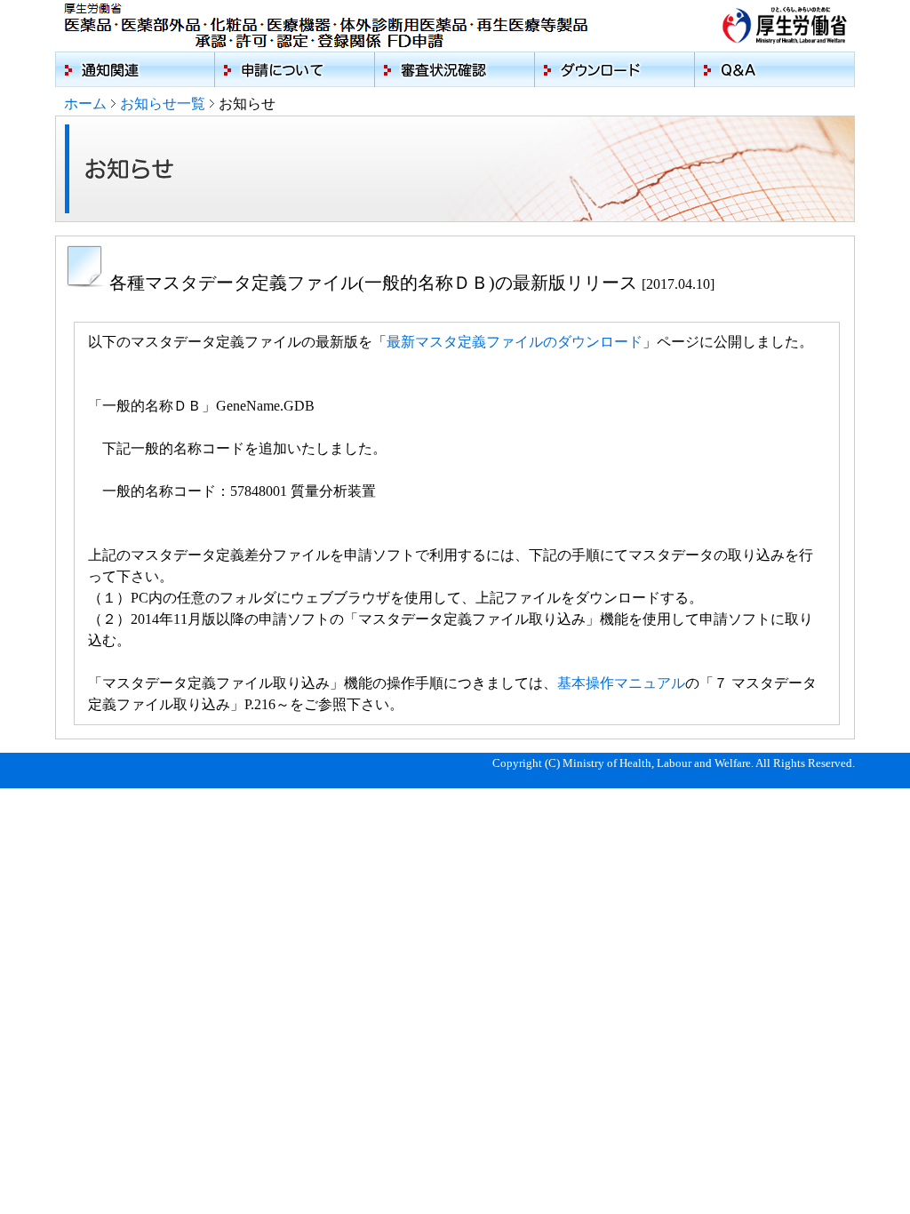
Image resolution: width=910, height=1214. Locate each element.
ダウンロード (615, 69)
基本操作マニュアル (621, 683)
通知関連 (135, 69)
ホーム (85, 103)
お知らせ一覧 (162, 103)
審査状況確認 (455, 69)
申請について (295, 69)
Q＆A (775, 69)
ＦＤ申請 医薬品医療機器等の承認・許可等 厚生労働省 (333, 26)
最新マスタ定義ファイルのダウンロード (515, 341)
